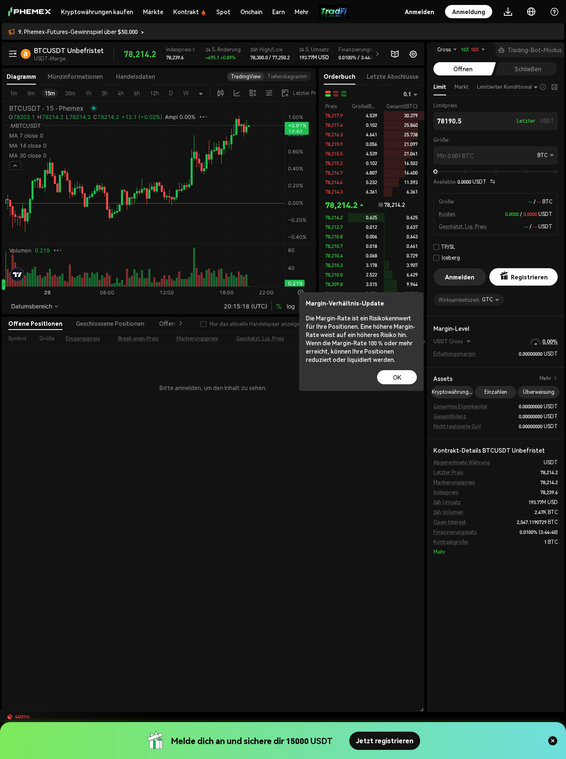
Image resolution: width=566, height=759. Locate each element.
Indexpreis (181, 50)
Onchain (251, 11)
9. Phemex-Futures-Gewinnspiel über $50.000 (78, 31)
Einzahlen (495, 392)
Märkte (153, 11)
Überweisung (538, 392)
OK (397, 377)
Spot (223, 11)
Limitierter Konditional (504, 87)
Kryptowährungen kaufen (97, 11)
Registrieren (529, 277)
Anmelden (459, 277)
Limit (439, 87)
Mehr (548, 378)
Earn (278, 11)
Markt (462, 87)
